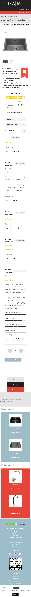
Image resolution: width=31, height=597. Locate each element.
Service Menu (23, 9)
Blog (15, 531)
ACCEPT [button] (15, 594)
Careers (15, 533)
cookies (16, 588)
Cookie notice (15, 544)
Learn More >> (15, 433)
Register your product (15, 581)
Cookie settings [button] (22, 592)
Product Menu (23, 12)
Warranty (15, 579)
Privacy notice (15, 540)
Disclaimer (15, 535)
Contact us (15, 546)
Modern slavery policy (15, 542)
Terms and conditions (15, 538)
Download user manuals (15, 583)
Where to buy (13, 359)
